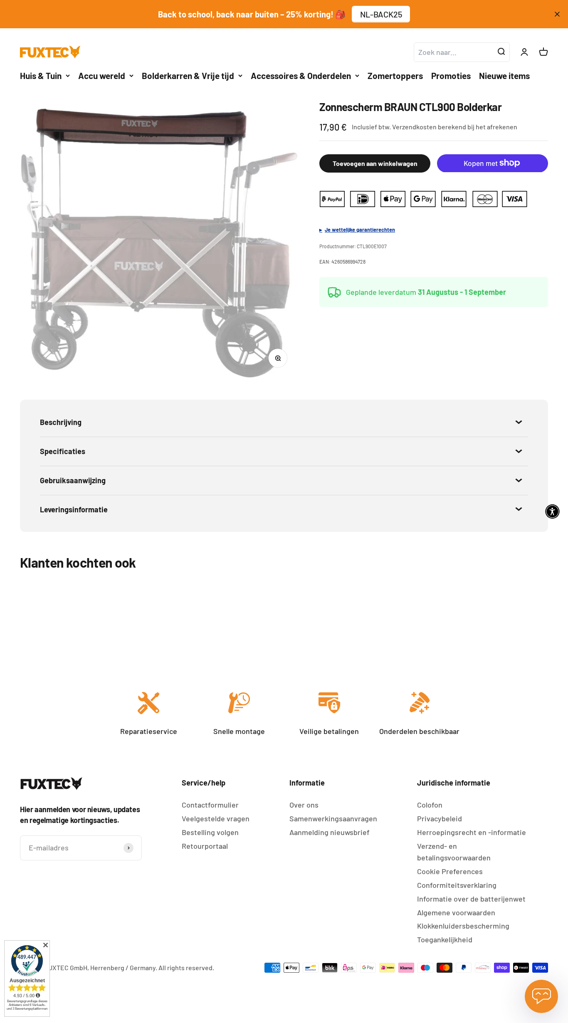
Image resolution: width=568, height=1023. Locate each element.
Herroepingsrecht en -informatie (471, 832)
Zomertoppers (395, 75)
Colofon (429, 804)
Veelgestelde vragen (215, 818)
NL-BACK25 (381, 14)
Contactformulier (210, 804)
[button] (552, 511)
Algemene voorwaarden (456, 912)
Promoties (451, 75)
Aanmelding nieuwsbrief (329, 832)
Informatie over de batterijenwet (471, 898)
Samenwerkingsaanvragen (333, 818)
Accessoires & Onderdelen (301, 75)
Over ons (304, 804)
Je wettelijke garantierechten (360, 229)
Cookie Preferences (450, 871)
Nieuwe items (504, 75)
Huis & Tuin (41, 75)
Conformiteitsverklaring (456, 885)
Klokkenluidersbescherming (463, 925)
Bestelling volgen (210, 832)
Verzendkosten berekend (429, 127)
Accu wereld (101, 75)
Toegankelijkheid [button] (444, 939)
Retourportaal (205, 845)
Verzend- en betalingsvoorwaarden (454, 851)
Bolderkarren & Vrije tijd (188, 75)
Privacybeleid (439, 818)
